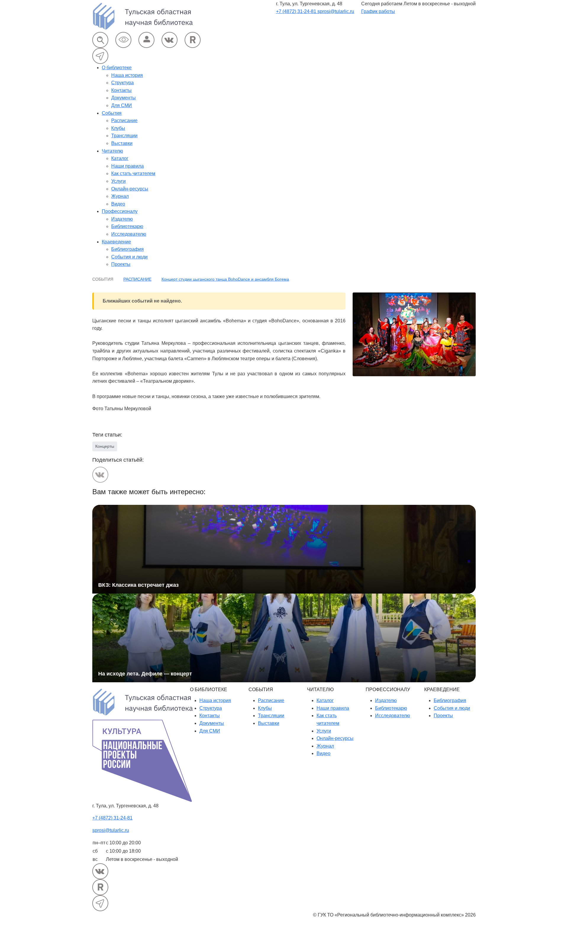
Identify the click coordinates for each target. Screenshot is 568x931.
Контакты (121, 90)
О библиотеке (117, 67)
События (112, 113)
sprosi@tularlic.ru (335, 11)
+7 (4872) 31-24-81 (296, 11)
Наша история (127, 75)
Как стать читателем (133, 173)
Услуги (118, 181)
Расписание (124, 120)
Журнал (120, 196)
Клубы (118, 128)
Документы (123, 97)
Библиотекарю (127, 226)
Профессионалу (120, 211)
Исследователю (128, 234)
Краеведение (116, 241)
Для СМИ (121, 105)
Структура (122, 82)
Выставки (122, 143)
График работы (378, 11)
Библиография (127, 249)
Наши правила (127, 166)
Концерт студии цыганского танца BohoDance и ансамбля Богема (225, 279)
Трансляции (124, 135)
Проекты (120, 264)
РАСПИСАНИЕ (137, 279)
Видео (118, 203)
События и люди (129, 256)
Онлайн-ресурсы (129, 188)
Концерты (104, 446)
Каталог (119, 158)
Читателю (112, 150)
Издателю (122, 219)
